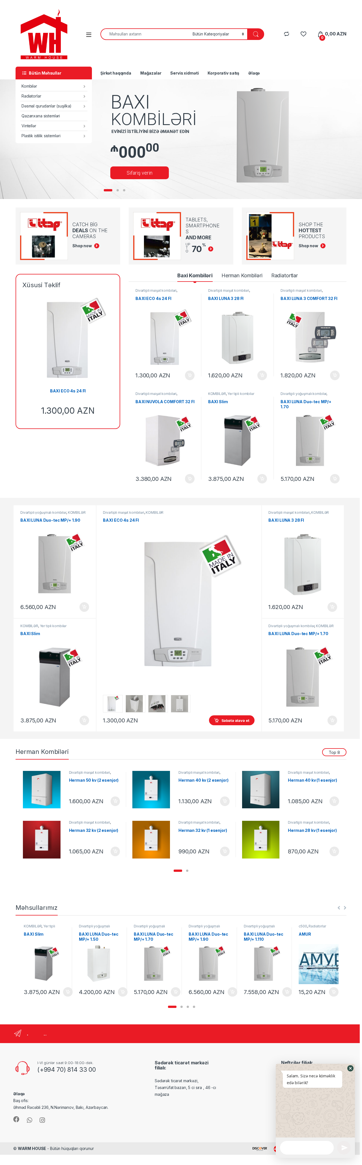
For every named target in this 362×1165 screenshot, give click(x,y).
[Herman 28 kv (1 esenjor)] (263, 840)
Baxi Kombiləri (195, 275)
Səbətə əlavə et (188, 375)
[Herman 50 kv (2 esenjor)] (44, 790)
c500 (303, 926)
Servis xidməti (184, 73)
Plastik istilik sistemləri (40, 135)
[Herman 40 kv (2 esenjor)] (153, 790)
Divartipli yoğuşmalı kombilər (303, 394)
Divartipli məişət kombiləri (155, 290)
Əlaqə (254, 73)
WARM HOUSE (32, 1148)
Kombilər (29, 86)
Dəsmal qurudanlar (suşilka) (46, 105)
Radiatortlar (284, 275)
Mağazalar (150, 73)
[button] (178, 871)
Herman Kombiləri (241, 275)
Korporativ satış (223, 73)
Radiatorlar (31, 96)
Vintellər (28, 125)
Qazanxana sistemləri (40, 115)
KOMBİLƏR (217, 394)
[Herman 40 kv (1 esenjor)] (263, 790)
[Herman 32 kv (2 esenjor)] (44, 840)
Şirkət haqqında (115, 73)
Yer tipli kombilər (240, 394)
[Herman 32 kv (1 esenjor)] (153, 840)
